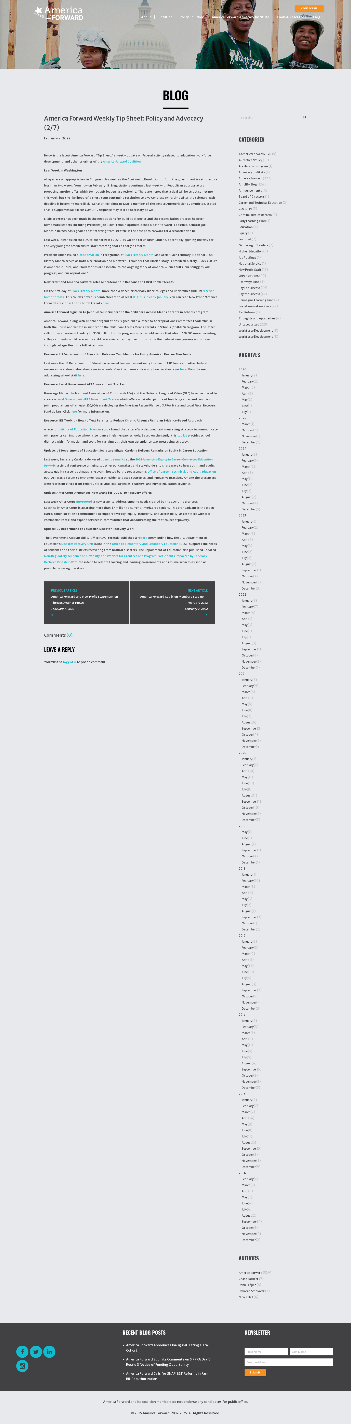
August (247, 497)
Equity (243, 233)
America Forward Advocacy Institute (240, 17)
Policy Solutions (192, 17)
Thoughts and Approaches (257, 318)
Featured (245, 239)
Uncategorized (249, 324)
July (244, 412)
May (245, 400)
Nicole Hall (246, 1297)
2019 (242, 826)
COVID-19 (245, 209)
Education (246, 227)
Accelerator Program (253, 166)
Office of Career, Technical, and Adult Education (181, 471)
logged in (69, 662)
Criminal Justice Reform (255, 215)
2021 (242, 674)
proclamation (89, 255)
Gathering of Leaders (253, 245)
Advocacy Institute (252, 172)
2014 (242, 1173)
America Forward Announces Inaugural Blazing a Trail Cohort (167, 1348)
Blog (316, 17)
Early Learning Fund (252, 221)
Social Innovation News (255, 306)
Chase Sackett (248, 1279)
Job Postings (247, 257)
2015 (242, 1094)
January (247, 375)
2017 (242, 935)
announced (84, 501)
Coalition (165, 17)
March (246, 387)
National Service (250, 263)
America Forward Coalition (122, 161)
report (142, 538)
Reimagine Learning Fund (256, 300)
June (245, 406)
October (247, 430)
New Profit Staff (250, 270)
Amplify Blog (248, 184)
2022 (242, 594)
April (245, 394)
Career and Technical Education (260, 203)
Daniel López (247, 1285)
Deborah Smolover (251, 1291)
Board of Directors (251, 196)
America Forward (250, 178)
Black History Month (139, 255)
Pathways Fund (249, 282)
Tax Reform (247, 312)
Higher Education (251, 251)
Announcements (250, 190)
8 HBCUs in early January (150, 297)
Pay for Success (249, 294)
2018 (242, 868)
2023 (242, 515)
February (248, 381)
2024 (242, 448)
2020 (242, 753)
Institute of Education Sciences (79, 429)
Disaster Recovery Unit (77, 544)
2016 (242, 1015)
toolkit (182, 435)
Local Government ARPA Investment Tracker (88, 399)
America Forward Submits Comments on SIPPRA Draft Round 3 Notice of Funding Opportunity (168, 1362)
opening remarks (113, 459)
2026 (242, 369)
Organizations (249, 276)
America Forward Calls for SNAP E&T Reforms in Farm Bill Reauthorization (167, 1376)
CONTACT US (309, 8)
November (249, 436)
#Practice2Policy (250, 160)
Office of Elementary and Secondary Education (145, 544)
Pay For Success (249, 288)
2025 (242, 418)
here (106, 303)
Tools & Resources (291, 17)
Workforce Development (256, 330)
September (249, 570)
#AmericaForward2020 (255, 154)
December (249, 442)
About (146, 17)
